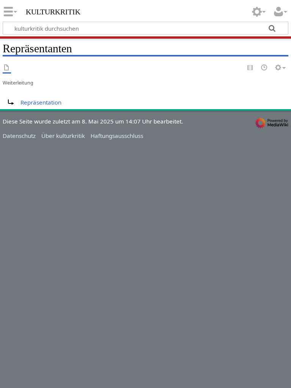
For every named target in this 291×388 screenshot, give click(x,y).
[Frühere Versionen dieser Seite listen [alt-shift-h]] (264, 68)
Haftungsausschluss (117, 135)
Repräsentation (40, 102)
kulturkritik (53, 11)
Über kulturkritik (63, 135)
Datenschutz (19, 135)
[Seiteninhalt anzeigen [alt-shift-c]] (7, 68)
